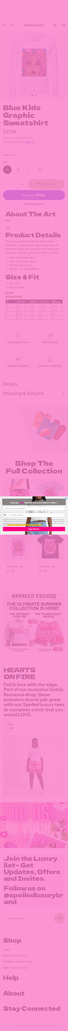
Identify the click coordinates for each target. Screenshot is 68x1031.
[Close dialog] (66, 498)
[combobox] (6, 515)
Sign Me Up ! (34, 529)
